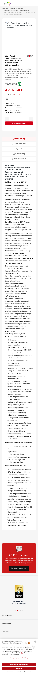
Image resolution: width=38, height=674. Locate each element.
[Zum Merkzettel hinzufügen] (7, 99)
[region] (19, 33)
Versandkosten (19, 95)
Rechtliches (6, 624)
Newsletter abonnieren (19, 568)
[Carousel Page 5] (22, 610)
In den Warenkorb (19, 123)
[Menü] (2, 3)
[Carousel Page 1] (15, 610)
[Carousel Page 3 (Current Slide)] (18, 610)
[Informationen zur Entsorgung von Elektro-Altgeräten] (13, 84)
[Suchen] (31, 3)
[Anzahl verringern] (7, 119)
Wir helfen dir (7, 616)
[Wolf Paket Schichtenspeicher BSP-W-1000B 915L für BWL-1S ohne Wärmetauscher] (19, 25)
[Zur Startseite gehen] (8, 3)
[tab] (19, 139)
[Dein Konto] (33, 3)
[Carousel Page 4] (20, 610)
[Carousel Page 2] (17, 610)
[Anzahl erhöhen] (31, 119)
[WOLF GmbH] (30, 56)
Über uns (5, 632)
